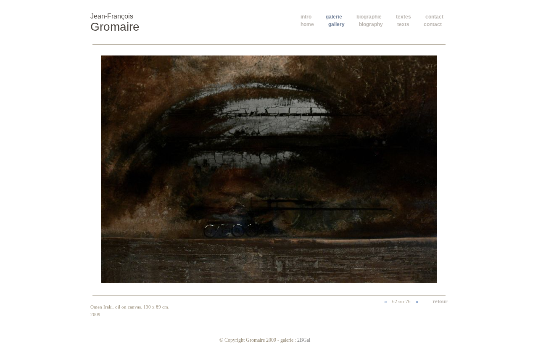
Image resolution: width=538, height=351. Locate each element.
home (307, 24)
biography (371, 24)
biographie (369, 17)
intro (306, 17)
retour (440, 301)
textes (403, 17)
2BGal (303, 340)
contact (434, 17)
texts (403, 24)
